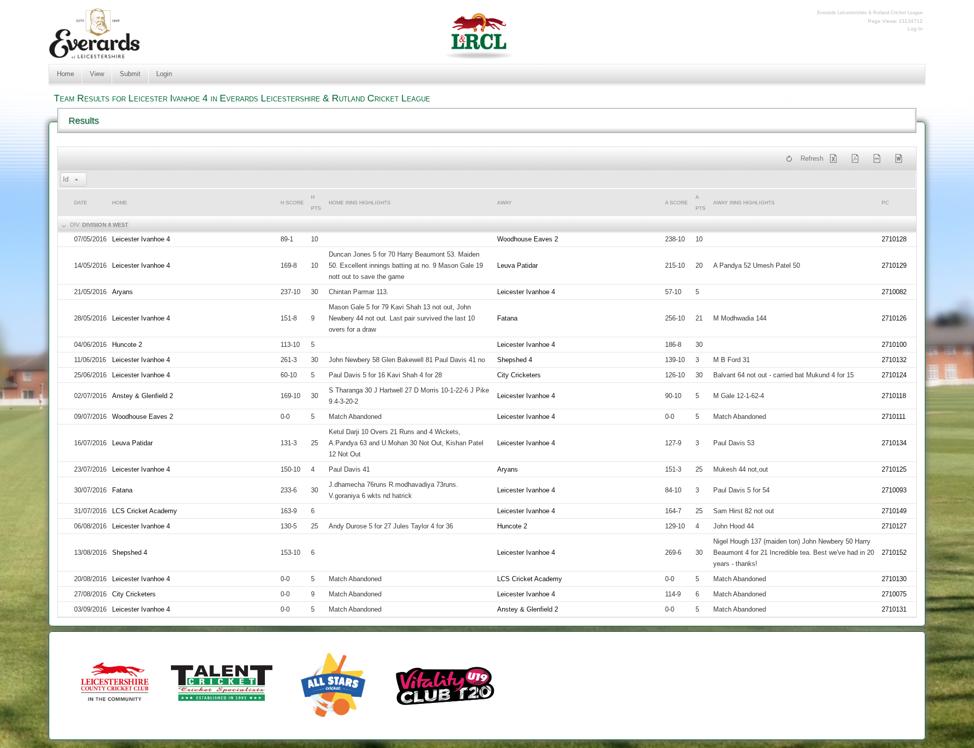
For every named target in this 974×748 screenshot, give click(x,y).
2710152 (894, 552)
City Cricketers (519, 375)
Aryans (122, 292)
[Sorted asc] (77, 180)
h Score (292, 202)
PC (885, 202)
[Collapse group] (63, 225)
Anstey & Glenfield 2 (142, 396)
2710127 (894, 526)
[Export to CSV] (879, 158)
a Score (676, 202)
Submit (130, 74)
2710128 (894, 239)
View (97, 74)
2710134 (894, 443)
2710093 (894, 490)
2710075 (894, 594)
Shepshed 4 (514, 360)
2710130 (894, 579)
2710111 (894, 416)
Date (80, 202)
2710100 (894, 344)
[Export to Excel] (835, 158)
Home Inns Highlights (360, 202)
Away (504, 202)
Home (65, 74)
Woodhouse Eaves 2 (527, 239)
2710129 (894, 265)
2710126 (894, 318)
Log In (915, 28)
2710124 (894, 375)
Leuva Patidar (517, 265)
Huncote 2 (127, 344)
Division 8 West (105, 225)
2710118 (894, 396)
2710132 (894, 360)
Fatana (507, 318)
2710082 (894, 292)
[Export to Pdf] (857, 158)
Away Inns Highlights (744, 202)
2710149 (894, 511)
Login (164, 74)
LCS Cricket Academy (144, 511)
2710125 (894, 469)
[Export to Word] (901, 158)
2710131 (894, 609)
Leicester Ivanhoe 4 (141, 239)
